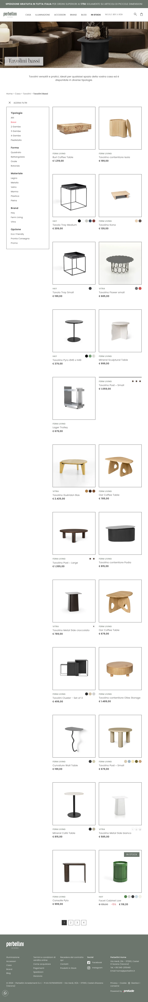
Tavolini (27, 93)
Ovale (14, 161)
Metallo (15, 182)
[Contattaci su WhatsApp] (5, 993)
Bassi (13, 122)
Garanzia (37, 976)
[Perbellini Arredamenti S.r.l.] (10, 15)
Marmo (14, 191)
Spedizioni (38, 972)
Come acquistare (42, 964)
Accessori (60, 14)
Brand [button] (14, 208)
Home (9, 93)
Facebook (97, 962)
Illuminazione (42, 14)
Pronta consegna (20, 238)
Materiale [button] (17, 173)
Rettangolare (18, 156)
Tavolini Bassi (40, 93)
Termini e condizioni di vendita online (44, 959)
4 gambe (16, 135)
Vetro (13, 187)
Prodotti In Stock (68, 968)
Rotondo (15, 165)
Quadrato (16, 152)
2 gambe (16, 126)
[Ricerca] (135, 15)
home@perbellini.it (125, 970)
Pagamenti (38, 968)
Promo (14, 243)
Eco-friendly (17, 234)
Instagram (97, 967)
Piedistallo (16, 140)
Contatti (64, 964)
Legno (14, 178)
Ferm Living (17, 217)
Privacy (114, 983)
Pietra (14, 200)
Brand (73, 14)
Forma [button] (15, 147)
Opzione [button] (16, 229)
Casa (28, 14)
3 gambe (16, 131)
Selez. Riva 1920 (113, 15)
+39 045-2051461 (122, 967)
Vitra (13, 221)
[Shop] (141, 15)
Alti (12, 117)
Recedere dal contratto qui (71, 959)
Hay (13, 212)
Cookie (123, 983)
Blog (84, 14)
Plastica (15, 196)
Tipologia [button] (16, 113)
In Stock (96, 14)
